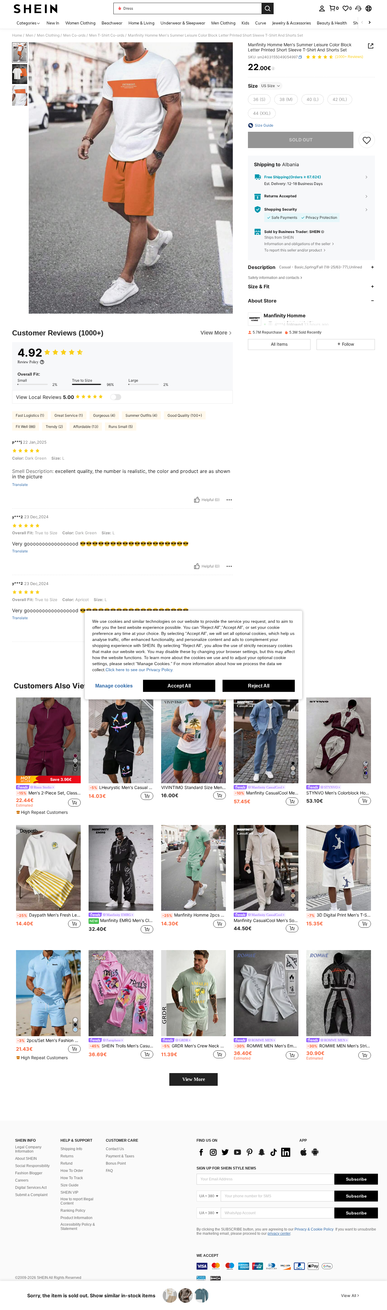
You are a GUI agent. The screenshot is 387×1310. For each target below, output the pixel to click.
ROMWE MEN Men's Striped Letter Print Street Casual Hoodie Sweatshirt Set (339, 1045)
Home (17, 35)
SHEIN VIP (69, 1192)
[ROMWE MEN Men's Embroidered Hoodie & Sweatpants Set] (266, 993)
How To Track (71, 1178)
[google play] (315, 1155)
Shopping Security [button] (280, 209)
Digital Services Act (31, 1187)
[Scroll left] (362, 23)
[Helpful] (196, 499)
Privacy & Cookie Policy (313, 1229)
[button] (358, 8)
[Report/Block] (229, 499)
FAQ (109, 1171)
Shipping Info (71, 1149)
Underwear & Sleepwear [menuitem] (183, 23)
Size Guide (69, 1185)
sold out (301, 140)
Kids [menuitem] (245, 23)
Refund (66, 1163)
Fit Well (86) (25, 426)
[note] (48, 779)
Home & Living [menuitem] (141, 23)
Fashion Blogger (28, 1173)
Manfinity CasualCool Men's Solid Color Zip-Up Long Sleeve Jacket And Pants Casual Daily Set (266, 920)
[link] (334, 8)
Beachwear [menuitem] (112, 23)
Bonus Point (116, 1163)
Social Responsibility (32, 1166)
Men (29, 35)
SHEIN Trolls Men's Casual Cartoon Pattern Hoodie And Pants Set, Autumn (121, 1045)
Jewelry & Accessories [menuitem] (291, 23)
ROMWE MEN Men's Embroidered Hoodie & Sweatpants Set (266, 1045)
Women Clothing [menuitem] (80, 23)
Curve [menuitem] (260, 23)
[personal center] (322, 8)
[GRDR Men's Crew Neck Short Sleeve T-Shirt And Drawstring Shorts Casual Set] (193, 993)
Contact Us (115, 1149)
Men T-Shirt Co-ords (106, 35)
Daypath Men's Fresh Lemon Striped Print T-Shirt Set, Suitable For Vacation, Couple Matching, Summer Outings (49, 915)
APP (303, 1141)
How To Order (71, 1171)
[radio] (259, 99)
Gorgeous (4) (104, 415)
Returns (66, 1156)
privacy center (279, 1233)
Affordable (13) (85, 426)
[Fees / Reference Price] (273, 68)
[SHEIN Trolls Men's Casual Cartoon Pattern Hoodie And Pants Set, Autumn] (121, 993)
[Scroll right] (369, 23)
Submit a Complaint (31, 1195)
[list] (245, 1152)
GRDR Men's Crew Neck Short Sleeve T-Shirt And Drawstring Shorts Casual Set (194, 1045)
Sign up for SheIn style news (226, 1168)
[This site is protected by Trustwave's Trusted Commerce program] (201, 1278)
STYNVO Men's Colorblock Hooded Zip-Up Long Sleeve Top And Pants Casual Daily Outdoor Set (338, 793)
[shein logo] (35, 8)
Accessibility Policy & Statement (77, 1226)
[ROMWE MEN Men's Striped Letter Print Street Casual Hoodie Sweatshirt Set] (338, 993)
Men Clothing (48, 35)
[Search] (268, 8)
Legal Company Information (28, 1149)
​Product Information (76, 1218)
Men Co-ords (74, 35)
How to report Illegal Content (76, 1201)
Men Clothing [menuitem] (223, 23)
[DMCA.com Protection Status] (215, 1278)
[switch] (115, 397)
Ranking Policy (72, 1210)
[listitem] (48, 756)
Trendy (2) (54, 426)
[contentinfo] (287, 1266)
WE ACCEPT (207, 1256)
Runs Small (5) (121, 426)
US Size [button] (268, 85)
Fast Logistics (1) (30, 415)
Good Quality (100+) (184, 415)
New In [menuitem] (53, 23)
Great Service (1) (68, 415)
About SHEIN (26, 1158)
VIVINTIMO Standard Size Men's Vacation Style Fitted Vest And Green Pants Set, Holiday (193, 787)
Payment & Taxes (120, 1156)
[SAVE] (367, 140)
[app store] (303, 1155)
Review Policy (28, 362)
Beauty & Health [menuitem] (332, 23)
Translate (20, 485)
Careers (21, 1180)
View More (193, 1079)
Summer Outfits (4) (141, 415)
